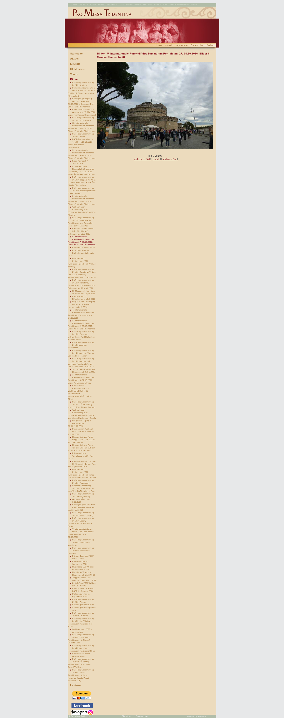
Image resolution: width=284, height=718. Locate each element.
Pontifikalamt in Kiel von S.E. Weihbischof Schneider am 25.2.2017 (81, 231)
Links (159, 45)
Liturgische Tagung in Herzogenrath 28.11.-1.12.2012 (79, 423)
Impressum (182, 45)
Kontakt (169, 45)
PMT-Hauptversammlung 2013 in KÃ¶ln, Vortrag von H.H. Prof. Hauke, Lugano (81, 404)
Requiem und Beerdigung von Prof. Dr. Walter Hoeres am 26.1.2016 (81, 304)
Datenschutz (198, 45)
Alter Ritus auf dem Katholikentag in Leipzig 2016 (81, 253)
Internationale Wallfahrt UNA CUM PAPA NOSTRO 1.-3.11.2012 (81, 431)
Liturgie (75, 63)
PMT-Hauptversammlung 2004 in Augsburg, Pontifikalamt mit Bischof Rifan (81, 648)
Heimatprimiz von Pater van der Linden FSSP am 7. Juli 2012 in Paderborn (81, 448)
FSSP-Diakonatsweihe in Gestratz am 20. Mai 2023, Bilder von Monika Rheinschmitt (82, 112)
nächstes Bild (169, 159)
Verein (74, 74)
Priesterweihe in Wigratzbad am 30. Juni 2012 (80, 456)
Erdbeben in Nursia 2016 (83, 247)
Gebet (210, 45)
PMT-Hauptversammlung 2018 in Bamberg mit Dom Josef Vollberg (81, 190)
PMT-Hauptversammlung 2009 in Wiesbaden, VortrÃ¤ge (81, 542)
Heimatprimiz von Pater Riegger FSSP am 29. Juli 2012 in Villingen (81, 439)
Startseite (76, 53)
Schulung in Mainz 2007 (83, 605)
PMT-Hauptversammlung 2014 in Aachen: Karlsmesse (81, 345)
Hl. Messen (77, 69)
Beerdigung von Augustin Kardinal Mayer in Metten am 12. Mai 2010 (81, 507)
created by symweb (196, 716)
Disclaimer (127, 716)
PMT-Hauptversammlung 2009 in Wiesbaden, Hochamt (81, 550)
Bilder (74, 79)
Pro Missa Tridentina (80, 716)
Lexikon (75, 685)
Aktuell (74, 58)
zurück (156, 159)
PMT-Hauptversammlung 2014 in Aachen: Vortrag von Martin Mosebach (81, 353)
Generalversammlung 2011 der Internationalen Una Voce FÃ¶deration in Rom (81, 488)
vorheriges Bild (142, 159)
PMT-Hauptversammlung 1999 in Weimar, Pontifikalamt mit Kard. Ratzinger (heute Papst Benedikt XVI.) (81, 675)
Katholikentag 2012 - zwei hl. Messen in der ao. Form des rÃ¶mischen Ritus (82, 464)
